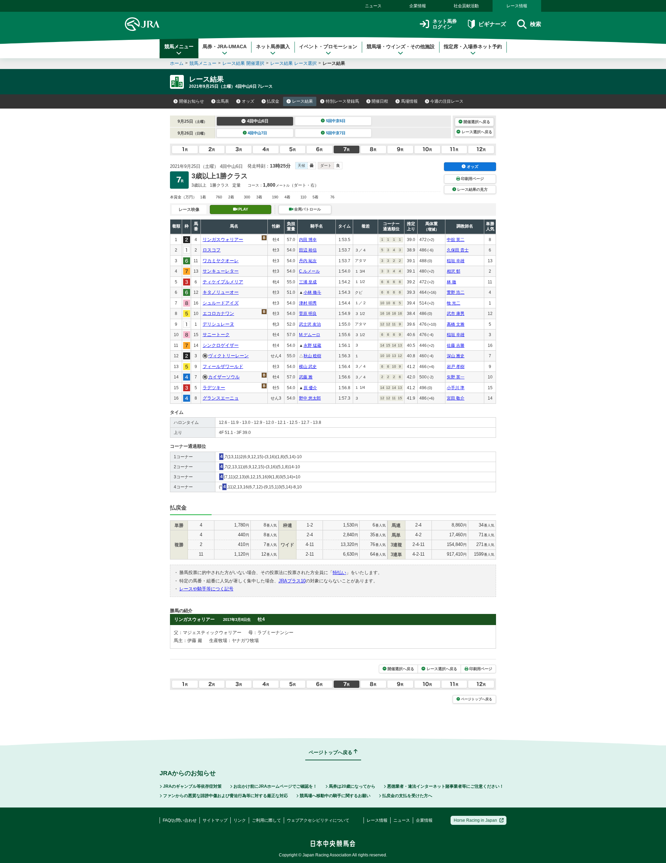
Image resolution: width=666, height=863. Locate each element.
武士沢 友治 (310, 324)
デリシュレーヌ (218, 324)
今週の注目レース (446, 101)
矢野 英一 (455, 377)
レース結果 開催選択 (243, 63)
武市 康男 (455, 313)
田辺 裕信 (308, 250)
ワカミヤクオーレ (221, 260)
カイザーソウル (224, 376)
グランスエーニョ (221, 398)
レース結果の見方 (472, 189)
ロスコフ (212, 250)
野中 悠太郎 (310, 398)
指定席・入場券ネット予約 (473, 46)
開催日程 (380, 101)
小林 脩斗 (312, 292)
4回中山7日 (257, 133)
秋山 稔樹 (312, 355)
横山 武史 (308, 366)
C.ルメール (309, 271)
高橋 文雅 (455, 324)
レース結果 (302, 101)
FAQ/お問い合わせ (180, 820)
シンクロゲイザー (221, 345)
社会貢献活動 (466, 5)
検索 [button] (535, 24)
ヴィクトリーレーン (228, 355)
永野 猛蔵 (312, 345)
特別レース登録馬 (342, 101)
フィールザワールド (223, 366)
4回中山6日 (257, 121)
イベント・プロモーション (328, 46)
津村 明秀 (308, 303)
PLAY (243, 209)
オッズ (248, 101)
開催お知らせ (191, 101)
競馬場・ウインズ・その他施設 (401, 46)
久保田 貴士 (458, 250)
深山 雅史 (455, 355)
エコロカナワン (218, 313)
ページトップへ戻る (476, 699)
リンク (239, 820)
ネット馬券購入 (273, 46)
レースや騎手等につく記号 (206, 588)
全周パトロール (307, 209)
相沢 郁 (453, 271)
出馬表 (222, 101)
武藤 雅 (306, 377)
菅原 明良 (308, 313)
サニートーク (216, 334)
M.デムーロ (309, 334)
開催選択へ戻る (476, 122)
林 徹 (451, 282)
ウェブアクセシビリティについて (318, 820)
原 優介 (310, 387)
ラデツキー (214, 387)
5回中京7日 (335, 133)
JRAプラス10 (292, 580)
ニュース (373, 5)
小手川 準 (455, 387)
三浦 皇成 (308, 282)
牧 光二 (453, 303)
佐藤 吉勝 (455, 345)
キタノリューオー (221, 292)
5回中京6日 (335, 121)
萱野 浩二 (455, 292)
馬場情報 (409, 101)
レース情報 (516, 5)
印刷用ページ (472, 179)
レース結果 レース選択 (293, 63)
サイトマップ (215, 820)
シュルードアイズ (221, 303)
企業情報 (417, 5)
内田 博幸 (308, 239)
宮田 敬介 (455, 398)
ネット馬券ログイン (445, 24)
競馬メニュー (179, 46)
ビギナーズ (492, 24)
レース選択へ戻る (477, 132)
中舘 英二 (455, 239)
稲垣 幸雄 (455, 260)
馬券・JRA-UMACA (225, 46)
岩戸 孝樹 (455, 366)
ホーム (176, 63)
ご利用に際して (266, 820)
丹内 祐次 (308, 260)
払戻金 (273, 101)
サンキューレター (221, 271)
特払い (339, 572)
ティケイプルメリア (223, 281)
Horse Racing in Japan (475, 820)
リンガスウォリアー (223, 239)
